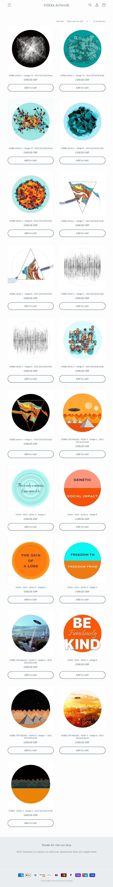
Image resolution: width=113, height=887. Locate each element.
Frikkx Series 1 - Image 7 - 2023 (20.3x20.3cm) (82, 221)
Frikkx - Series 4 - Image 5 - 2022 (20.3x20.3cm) (31, 811)
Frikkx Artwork (51, 881)
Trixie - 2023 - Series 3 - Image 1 (82, 587)
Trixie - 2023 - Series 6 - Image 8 (82, 514)
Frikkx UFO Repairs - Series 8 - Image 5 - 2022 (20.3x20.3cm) (30, 736)
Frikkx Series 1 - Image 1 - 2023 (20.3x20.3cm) (30, 439)
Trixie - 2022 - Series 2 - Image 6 (82, 660)
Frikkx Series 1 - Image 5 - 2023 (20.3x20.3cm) (82, 294)
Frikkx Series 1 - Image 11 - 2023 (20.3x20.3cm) (82, 75)
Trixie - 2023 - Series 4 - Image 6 (30, 587)
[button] (9, 5)
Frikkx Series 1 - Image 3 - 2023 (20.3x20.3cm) (82, 366)
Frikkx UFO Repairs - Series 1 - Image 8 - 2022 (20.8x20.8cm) (82, 736)
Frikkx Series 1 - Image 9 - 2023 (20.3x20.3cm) (82, 148)
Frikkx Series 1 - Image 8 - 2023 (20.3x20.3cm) (30, 221)
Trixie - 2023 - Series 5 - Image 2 (30, 514)
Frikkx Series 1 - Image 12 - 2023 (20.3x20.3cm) (31, 75)
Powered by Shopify (65, 881)
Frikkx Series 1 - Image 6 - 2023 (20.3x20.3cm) (30, 294)
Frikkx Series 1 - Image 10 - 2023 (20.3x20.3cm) (31, 148)
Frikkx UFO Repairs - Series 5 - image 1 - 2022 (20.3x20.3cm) (82, 440)
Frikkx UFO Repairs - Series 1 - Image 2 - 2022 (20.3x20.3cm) (30, 661)
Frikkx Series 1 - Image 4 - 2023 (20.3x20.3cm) (30, 366)
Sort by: (60, 21)
